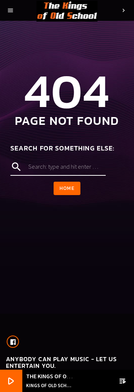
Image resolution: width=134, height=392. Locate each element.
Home (67, 188)
